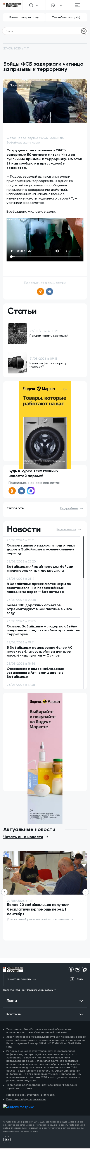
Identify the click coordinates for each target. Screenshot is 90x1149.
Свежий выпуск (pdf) (66, 17)
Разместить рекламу (24, 17)
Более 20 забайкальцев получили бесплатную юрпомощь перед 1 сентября (38, 909)
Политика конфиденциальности (26, 1099)
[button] (85, 892)
